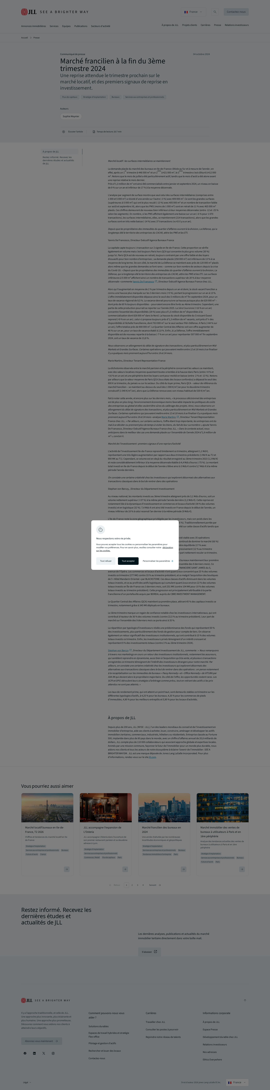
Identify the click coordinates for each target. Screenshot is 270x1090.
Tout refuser (106, 561)
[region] (135, 545)
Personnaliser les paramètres (158, 561)
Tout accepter (128, 561)
